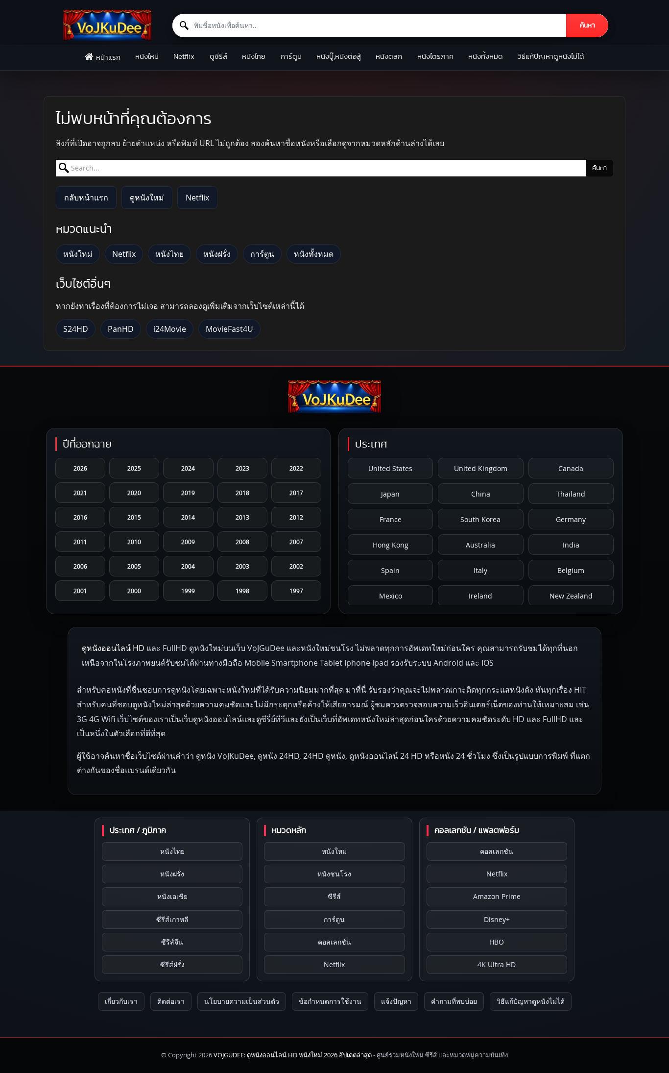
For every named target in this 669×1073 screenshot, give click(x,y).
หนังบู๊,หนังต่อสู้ (338, 56)
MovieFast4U (229, 329)
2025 (134, 468)
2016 (80, 517)
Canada (570, 468)
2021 (80, 493)
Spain (390, 570)
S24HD (75, 329)
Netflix (183, 56)
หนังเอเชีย (172, 896)
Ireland (480, 595)
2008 (242, 542)
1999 (188, 591)
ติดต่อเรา (171, 1001)
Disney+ (497, 919)
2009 (188, 542)
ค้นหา (587, 25)
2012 (296, 517)
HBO (496, 942)
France (391, 519)
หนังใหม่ (147, 56)
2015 (134, 517)
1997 (296, 591)
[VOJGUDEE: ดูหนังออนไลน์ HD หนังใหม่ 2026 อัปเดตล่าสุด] (107, 25)
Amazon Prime (497, 896)
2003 (242, 566)
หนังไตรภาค (435, 56)
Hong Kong (390, 544)
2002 (296, 566)
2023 (242, 468)
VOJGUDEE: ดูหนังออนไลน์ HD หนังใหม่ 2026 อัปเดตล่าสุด (293, 1054)
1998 (242, 591)
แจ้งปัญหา (396, 1001)
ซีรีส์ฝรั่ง (172, 964)
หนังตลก (389, 56)
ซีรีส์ (334, 896)
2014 (188, 517)
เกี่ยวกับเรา (121, 1001)
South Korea (480, 519)
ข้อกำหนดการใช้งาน (330, 1001)
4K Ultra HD (497, 964)
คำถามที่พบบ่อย (454, 1001)
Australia (480, 544)
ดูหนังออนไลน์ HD (113, 648)
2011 (80, 542)
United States (390, 468)
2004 (188, 566)
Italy (480, 570)
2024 (188, 468)
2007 (296, 542)
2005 (134, 566)
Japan (390, 494)
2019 (188, 493)
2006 (80, 566)
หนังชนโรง (334, 873)
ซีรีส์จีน (172, 942)
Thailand (570, 494)
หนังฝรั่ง (217, 254)
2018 (242, 493)
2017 (296, 493)
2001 (80, 591)
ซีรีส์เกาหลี (172, 919)
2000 (134, 591)
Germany (571, 519)
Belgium (570, 570)
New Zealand (571, 595)
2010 (134, 542)
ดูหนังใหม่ (147, 197)
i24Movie (169, 329)
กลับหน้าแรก (86, 197)
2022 (296, 468)
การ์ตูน (291, 56)
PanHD (121, 329)
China (480, 494)
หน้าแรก (108, 57)
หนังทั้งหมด (485, 56)
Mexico (390, 595)
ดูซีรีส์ (218, 56)
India (571, 544)
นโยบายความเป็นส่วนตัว (241, 1001)
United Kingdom (480, 468)
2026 (80, 468)
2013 (242, 517)
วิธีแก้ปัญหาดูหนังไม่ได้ (551, 56)
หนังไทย (253, 56)
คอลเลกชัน (334, 942)
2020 (134, 493)
